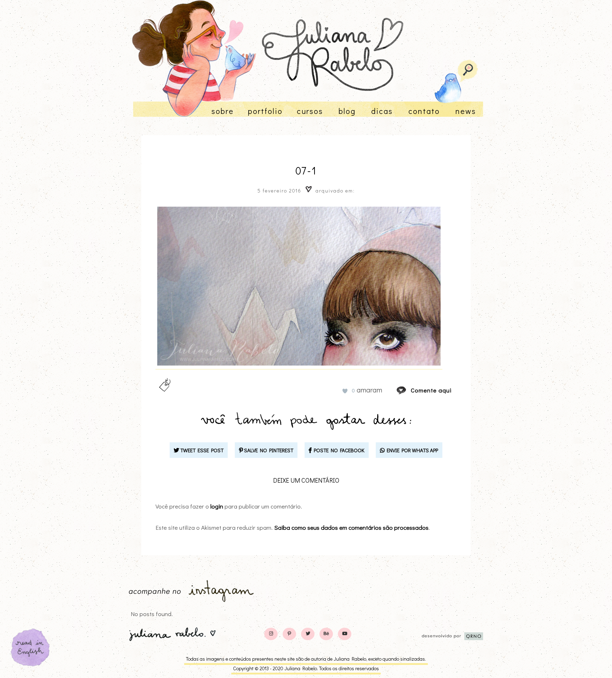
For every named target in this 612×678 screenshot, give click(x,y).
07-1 (306, 170)
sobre (222, 111)
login (216, 506)
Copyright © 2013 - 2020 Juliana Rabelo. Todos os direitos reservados (306, 668)
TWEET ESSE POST (201, 450)
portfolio (265, 111)
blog (347, 111)
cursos (310, 111)
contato (424, 111)
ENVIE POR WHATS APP (411, 450)
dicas (382, 111)
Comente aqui (431, 390)
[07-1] (408, 390)
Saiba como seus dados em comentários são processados (351, 527)
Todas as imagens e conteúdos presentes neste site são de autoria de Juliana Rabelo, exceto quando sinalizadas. (306, 658)
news (465, 111)
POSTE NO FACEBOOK (338, 450)
